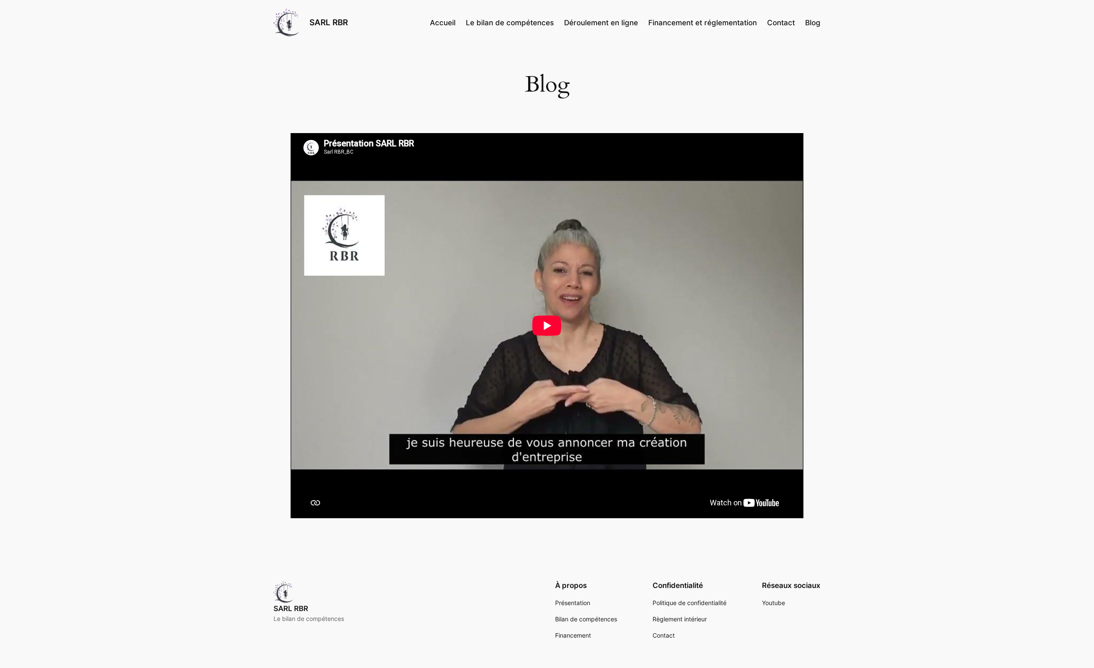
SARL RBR (328, 22)
